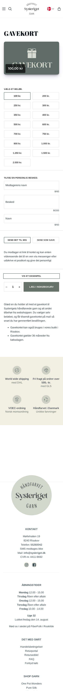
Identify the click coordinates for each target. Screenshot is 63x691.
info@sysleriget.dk (34, 553)
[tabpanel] (31, 256)
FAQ (31, 659)
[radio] (17, 96)
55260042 (36, 544)
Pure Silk (31, 687)
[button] (6, 287)
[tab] (17, 240)
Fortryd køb (31, 663)
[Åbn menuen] (3, 9)
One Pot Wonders (31, 683)
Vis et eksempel (31, 276)
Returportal (31, 651)
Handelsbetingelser (31, 646)
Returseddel (31, 655)
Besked (9, 202)
